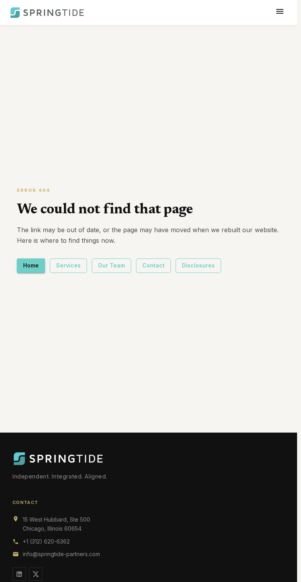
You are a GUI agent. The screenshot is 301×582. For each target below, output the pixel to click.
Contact (153, 265)
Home (31, 265)
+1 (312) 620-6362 (46, 541)
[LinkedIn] (19, 574)
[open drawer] (280, 13)
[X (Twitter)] (35, 574)
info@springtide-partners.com (61, 554)
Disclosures (198, 265)
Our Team (111, 265)
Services (68, 265)
